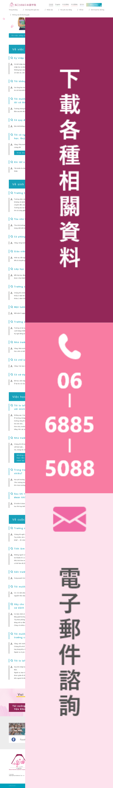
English (57, 4)
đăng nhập (94, 4)
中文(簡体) (65, 4)
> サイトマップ (12, 785)
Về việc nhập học (19, 35)
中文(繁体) (74, 4)
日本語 (51, 4)
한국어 (82, 4)
